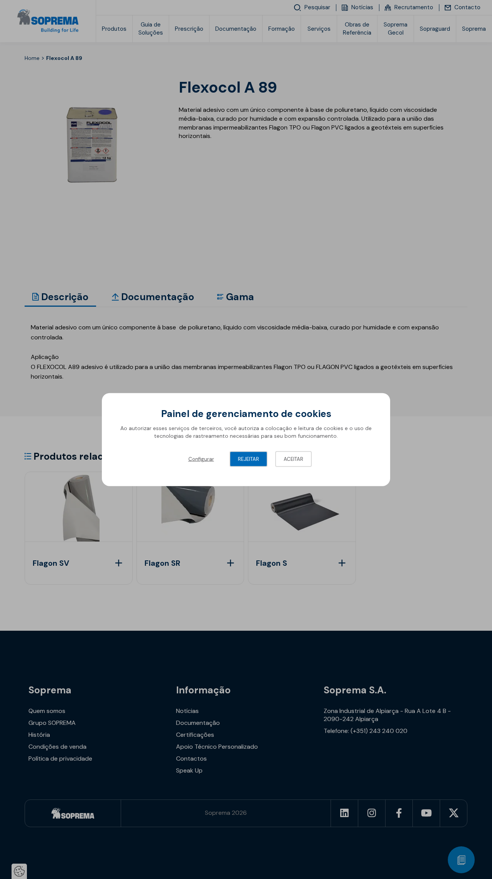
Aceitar (293, 459)
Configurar (201, 459)
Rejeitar (248, 459)
